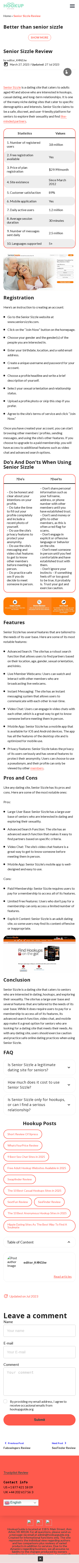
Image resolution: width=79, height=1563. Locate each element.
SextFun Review (17, 1202)
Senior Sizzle (12, 87)
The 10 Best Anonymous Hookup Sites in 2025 (37, 1213)
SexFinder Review (49, 1202)
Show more (39, 37)
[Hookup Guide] (36, 6)
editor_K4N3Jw (17, 60)
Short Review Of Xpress (22, 1134)
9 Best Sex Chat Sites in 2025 (26, 1156)
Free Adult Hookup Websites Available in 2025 (36, 1168)
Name (8, 1321)
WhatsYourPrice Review (22, 1145)
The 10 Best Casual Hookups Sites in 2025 (34, 1190)
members (37, 768)
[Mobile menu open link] (72, 6)
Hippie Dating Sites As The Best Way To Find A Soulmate (37, 1226)
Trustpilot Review (15, 1472)
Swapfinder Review (19, 1179)
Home (7, 16)
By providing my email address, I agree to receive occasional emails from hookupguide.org (38, 1405)
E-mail (8, 1343)
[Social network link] (30, 1523)
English (15, 1502)
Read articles (63, 1276)
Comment (11, 1364)
